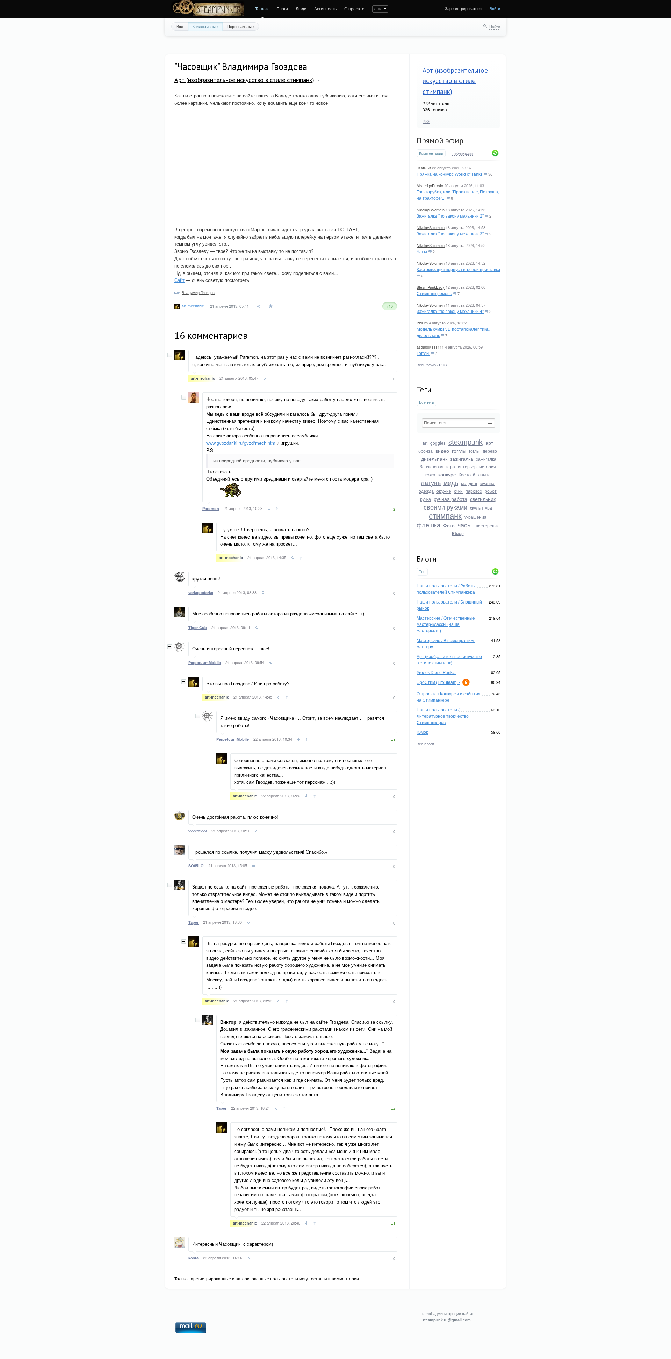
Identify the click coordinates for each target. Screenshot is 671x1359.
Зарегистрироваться (463, 8)
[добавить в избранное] (271, 306)
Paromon (210, 508)
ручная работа (450, 498)
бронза (425, 451)
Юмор (458, 533)
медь (450, 482)
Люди (301, 9)
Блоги (282, 9)
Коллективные (205, 26)
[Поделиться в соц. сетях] (259, 306)
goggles (438, 443)
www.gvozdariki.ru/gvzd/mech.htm (240, 442)
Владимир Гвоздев (198, 292)
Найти (494, 26)
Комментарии (431, 153)
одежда (426, 491)
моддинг (469, 483)
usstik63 (424, 167)
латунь (431, 482)
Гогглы (423, 353)
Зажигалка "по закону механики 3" (450, 233)
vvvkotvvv (197, 830)
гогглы (459, 450)
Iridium (422, 323)
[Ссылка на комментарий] (265, 379)
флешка (428, 524)
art (425, 443)
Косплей (467, 474)
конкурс (447, 474)
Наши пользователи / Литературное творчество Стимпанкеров (443, 716)
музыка (487, 483)
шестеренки (487, 525)
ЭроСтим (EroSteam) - (438, 682)
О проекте (354, 9)
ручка (425, 499)
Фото (449, 525)
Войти (495, 8)
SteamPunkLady (431, 287)
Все (179, 26)
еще (378, 9)
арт (489, 442)
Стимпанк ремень (434, 293)
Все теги (426, 402)
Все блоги (425, 743)
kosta (193, 1258)
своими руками (445, 506)
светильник (483, 498)
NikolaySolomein (431, 209)
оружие (443, 491)
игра (450, 466)
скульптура (481, 508)
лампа (484, 474)
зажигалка (461, 458)
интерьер (467, 466)
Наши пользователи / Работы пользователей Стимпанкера (446, 589)
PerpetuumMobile (204, 662)
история (487, 466)
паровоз (474, 491)
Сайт (179, 280)
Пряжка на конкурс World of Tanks (450, 174)
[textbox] (458, 423)
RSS (426, 121)
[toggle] (318, 80)
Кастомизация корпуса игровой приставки (458, 269)
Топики (262, 9)
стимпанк (445, 515)
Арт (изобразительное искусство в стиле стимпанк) (455, 81)
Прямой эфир (440, 140)
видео (442, 450)
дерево (490, 451)
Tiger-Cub (197, 627)
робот (491, 491)
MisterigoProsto (430, 185)
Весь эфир (426, 364)
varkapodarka (200, 592)
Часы (422, 251)
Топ (422, 571)
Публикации (462, 153)
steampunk (465, 442)
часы (464, 524)
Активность (325, 9)
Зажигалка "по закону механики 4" (450, 311)
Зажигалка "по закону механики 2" (450, 216)
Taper (193, 922)
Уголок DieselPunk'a (436, 672)
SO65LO (196, 865)
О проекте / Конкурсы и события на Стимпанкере (449, 697)
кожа (430, 474)
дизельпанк (434, 458)
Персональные (240, 26)
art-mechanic (193, 305)
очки (458, 491)
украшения (475, 517)
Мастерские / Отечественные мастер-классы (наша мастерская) (446, 624)
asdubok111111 (430, 347)
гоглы (474, 451)
